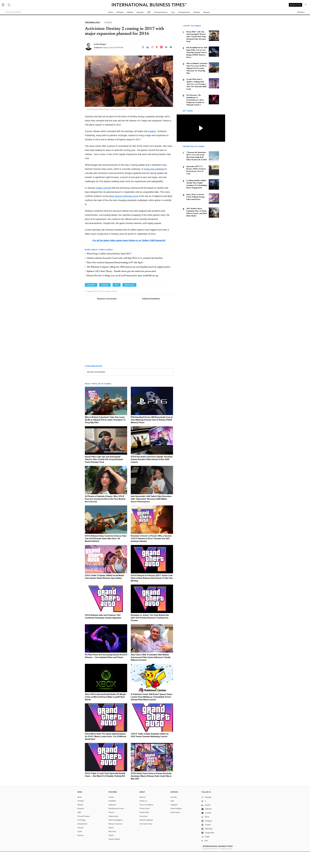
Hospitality (112, 801)
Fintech (111, 835)
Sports (80, 831)
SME (149, 12)
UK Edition (301, 12)
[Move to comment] (171, 47)
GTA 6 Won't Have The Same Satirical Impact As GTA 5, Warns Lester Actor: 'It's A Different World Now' (105, 736)
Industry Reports (114, 839)
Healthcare (112, 805)
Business (140, 12)
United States (175, 812)
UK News (119, 12)
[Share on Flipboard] (157, 47)
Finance (111, 812)
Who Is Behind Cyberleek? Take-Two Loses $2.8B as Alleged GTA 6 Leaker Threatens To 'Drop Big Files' (105, 420)
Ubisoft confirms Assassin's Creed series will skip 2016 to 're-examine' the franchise (125, 258)
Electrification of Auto (116, 808)
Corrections (143, 816)
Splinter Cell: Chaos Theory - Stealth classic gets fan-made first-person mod (121, 271)
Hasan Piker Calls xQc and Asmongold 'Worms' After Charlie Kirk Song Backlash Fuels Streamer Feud (104, 459)
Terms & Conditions (146, 805)
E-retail (110, 797)
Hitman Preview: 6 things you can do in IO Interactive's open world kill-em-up (122, 276)
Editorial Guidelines (151, 299)
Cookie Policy (144, 812)
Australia (173, 797)
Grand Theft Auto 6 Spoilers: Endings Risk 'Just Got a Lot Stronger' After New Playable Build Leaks (196, 84)
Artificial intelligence (115, 820)
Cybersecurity (113, 816)
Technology (81, 820)
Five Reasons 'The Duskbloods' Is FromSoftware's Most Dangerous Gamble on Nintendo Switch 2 (195, 100)
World (110, 12)
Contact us (143, 801)
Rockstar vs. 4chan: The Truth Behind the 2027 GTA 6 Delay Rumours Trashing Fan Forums (150, 617)
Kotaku (151, 131)
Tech (173, 12)
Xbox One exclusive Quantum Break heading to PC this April (115, 263)
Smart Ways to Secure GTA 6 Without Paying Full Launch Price (195, 196)
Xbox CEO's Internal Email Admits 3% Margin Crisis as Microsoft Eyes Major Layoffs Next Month (105, 697)
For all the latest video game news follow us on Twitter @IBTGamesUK (129, 240)
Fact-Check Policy (146, 824)
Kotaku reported (103, 188)
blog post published (154, 169)
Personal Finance (160, 12)
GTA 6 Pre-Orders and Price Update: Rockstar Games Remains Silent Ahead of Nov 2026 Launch (152, 459)
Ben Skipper (101, 44)
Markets (130, 12)
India (172, 801)
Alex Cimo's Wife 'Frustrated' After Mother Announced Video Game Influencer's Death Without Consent (150, 657)
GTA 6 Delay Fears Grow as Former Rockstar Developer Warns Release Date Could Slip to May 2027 (151, 776)
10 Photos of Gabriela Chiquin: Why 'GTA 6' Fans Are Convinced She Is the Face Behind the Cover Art (105, 499)
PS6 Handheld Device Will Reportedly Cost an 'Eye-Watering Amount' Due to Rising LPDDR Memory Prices (152, 420)
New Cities (112, 831)
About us (143, 797)
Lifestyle (196, 12)
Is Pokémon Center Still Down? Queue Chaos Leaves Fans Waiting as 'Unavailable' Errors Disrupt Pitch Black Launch (151, 697)
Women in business (115, 824)
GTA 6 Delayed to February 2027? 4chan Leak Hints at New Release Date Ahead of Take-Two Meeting (152, 578)
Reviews (206, 12)
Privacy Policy (145, 808)
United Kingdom (176, 808)
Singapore (174, 805)
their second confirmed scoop (124, 196)
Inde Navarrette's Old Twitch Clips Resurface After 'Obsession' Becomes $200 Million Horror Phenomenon (151, 499)
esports (111, 828)
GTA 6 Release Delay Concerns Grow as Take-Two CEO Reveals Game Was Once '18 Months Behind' (106, 538)
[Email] (166, 47)
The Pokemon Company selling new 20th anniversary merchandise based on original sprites (128, 267)
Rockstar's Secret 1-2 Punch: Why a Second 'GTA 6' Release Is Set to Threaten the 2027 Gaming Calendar (151, 538)
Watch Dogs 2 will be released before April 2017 (109, 254)
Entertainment (184, 12)
